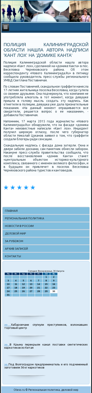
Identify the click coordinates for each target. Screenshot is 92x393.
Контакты (13, 256)
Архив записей (16, 248)
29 (46, 291)
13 (31, 284)
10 (8, 284)
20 (31, 287)
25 (16, 291)
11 (16, 284)
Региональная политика (24, 218)
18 (16, 287)
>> (7, 324)
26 (23, 291)
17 (8, 287)
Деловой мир (15, 233)
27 (31, 291)
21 (38, 287)
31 (8, 295)
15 (46, 284)
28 (38, 291)
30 (53, 291)
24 (8, 291)
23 (53, 287)
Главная (11, 210)
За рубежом (14, 241)
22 (46, 287)
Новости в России (19, 225)
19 (23, 287)
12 (23, 284)
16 (53, 284)
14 (38, 284)
